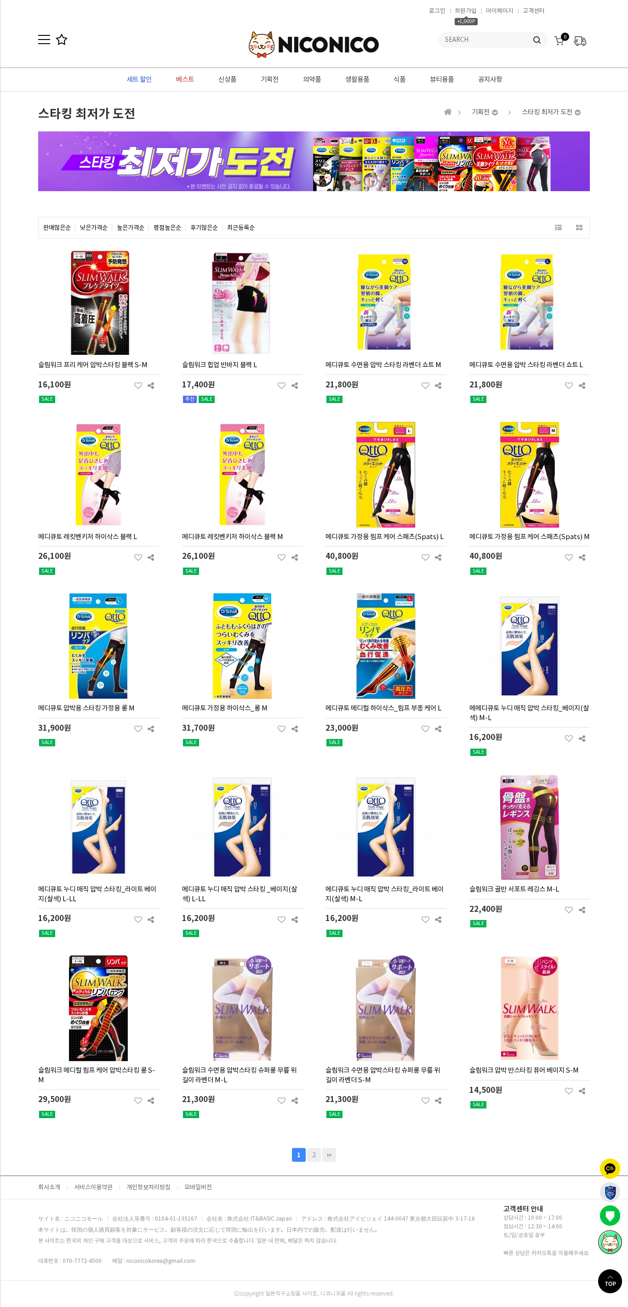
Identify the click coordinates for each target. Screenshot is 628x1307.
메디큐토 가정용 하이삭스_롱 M (225, 708)
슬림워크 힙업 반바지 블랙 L (219, 365)
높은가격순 (130, 227)
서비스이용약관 (93, 1187)
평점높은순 (167, 227)
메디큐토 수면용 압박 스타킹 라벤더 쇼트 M (383, 365)
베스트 (185, 79)
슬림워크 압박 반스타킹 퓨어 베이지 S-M (524, 1070)
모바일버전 (198, 1187)
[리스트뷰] (558, 227)
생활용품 (357, 79)
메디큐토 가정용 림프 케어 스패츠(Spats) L (384, 537)
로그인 (437, 11)
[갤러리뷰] (579, 227)
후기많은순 (204, 227)
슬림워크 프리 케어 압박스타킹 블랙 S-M (93, 365)
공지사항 (490, 79)
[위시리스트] (138, 385)
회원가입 (466, 11)
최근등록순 (241, 227)
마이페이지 (500, 11)
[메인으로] (447, 112)
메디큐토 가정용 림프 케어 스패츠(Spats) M (529, 537)
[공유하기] (151, 385)
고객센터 (534, 11)
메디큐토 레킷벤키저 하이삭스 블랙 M (232, 537)
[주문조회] (579, 38)
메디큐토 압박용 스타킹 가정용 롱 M (86, 708)
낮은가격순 (94, 227)
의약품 (312, 79)
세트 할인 (139, 79)
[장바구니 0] (559, 38)
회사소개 (49, 1187)
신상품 (227, 79)
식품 (399, 79)
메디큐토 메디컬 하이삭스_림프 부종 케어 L (383, 708)
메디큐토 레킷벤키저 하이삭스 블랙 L (87, 537)
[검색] (536, 40)
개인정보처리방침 (148, 1187)
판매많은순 (57, 227)
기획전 (270, 79)
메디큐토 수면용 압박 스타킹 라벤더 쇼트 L (526, 365)
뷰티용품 (442, 79)
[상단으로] (613, 1281)
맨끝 (329, 1155)
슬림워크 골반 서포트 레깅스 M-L (514, 889)
